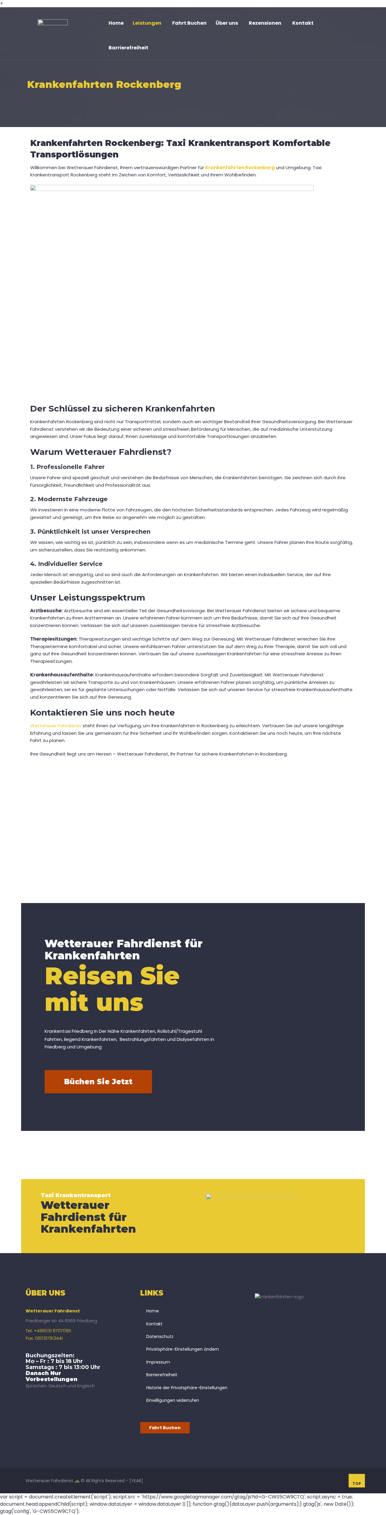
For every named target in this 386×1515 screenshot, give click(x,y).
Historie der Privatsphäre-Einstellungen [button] (186, 1388)
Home (152, 1311)
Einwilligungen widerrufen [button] (172, 1400)
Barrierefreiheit (161, 1375)
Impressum (158, 1362)
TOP (357, 1483)
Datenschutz (159, 1336)
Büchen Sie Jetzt (98, 1081)
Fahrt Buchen (165, 1428)
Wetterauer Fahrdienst (55, 725)
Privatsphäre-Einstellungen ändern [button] (182, 1349)
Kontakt (154, 1324)
